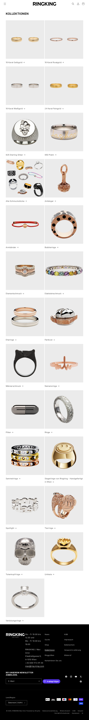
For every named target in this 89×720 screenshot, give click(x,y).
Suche (47, 640)
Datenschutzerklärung (50, 711)
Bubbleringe (50, 247)
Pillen (8, 432)
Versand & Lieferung (72, 650)
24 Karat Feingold (53, 108)
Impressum (68, 640)
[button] (4, 3)
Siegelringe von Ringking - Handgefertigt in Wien (64, 480)
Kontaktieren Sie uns (53, 661)
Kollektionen (50, 650)
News (47, 634)
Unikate (48, 574)
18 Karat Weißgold (14, 108)
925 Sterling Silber (14, 155)
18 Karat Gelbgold (14, 62)
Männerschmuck (13, 386)
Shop (47, 645)
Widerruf (67, 655)
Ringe (47, 432)
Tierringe (49, 528)
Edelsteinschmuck (53, 293)
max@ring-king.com (34, 666)
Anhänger (49, 201)
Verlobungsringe (13, 620)
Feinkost (48, 340)
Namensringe (51, 386)
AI (82, 713)
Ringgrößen (49, 655)
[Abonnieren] (38, 681)
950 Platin (49, 155)
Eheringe (10, 340)
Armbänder (11, 247)
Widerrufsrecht (65, 711)
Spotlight (10, 528)
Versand (80, 711)
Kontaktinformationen (62, 713)
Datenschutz (69, 645)
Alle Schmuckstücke (15, 201)
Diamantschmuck (14, 293)
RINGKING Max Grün (19, 711)
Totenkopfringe (13, 574)
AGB (66, 634)
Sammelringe (12, 478)
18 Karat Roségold (53, 62)
